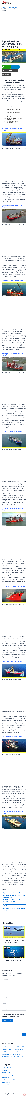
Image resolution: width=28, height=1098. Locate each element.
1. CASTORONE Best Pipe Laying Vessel (14, 124)
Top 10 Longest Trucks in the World (11, 1051)
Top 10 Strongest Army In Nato (13, 960)
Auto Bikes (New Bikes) (7, 1067)
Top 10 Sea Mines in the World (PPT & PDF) (12, 1049)
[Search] (24, 1034)
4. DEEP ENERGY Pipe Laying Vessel (13, 119)
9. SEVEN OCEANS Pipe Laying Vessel (14, 110)
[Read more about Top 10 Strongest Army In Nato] (14, 952)
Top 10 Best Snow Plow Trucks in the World (14, 893)
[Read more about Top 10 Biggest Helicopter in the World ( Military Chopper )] (14, 932)
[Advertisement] (14, 27)
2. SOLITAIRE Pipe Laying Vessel (12, 122)
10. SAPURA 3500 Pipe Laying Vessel (13, 109)
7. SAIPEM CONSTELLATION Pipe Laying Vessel (14, 114)
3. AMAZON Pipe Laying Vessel (12, 121)
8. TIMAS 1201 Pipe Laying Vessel (13, 112)
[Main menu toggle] (25, 3)
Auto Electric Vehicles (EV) (8, 1080)
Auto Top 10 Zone (6, 1084)
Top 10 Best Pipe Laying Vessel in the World (13, 107)
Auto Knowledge (6, 1082)
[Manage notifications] (24, 1095)
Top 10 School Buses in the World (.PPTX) (12, 1056)
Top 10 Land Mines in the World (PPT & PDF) (13, 1047)
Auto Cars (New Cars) (7, 1075)
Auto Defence (5, 1077)
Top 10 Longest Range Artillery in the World (12, 1054)
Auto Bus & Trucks (6, 1072)
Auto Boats (4, 1070)
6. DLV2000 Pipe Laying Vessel (12, 116)
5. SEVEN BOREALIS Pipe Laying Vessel (14, 118)
